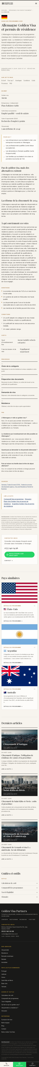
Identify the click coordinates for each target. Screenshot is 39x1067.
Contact (8, 560)
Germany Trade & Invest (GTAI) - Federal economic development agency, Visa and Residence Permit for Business (17, 487)
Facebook (23, 919)
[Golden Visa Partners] (7, 3)
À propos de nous (6, 1019)
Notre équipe (5, 1022)
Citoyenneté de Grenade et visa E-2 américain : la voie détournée (15, 848)
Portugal (3, 971)
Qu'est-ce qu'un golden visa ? (10, 1004)
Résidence (4, 953)
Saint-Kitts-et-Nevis (7, 980)
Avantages (18, 80)
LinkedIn (4, 919)
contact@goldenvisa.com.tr (9, 934)
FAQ (11, 83)
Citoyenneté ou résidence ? (9, 1007)
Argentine (12, 650)
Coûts (33, 80)
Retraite (3, 959)
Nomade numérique (7, 956)
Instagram (14, 919)
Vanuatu (3, 986)
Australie (11, 692)
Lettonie (3, 974)
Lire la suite (7, 769)
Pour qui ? (11, 80)
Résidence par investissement (20, 10)
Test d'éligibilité (6, 1001)
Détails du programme (13, 621)
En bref (3, 80)
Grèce (3, 977)
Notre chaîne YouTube (8, 1032)
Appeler (6, 1065)
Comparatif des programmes (14, 499)
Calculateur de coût (7, 995)
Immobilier (4, 962)
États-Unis (12, 609)
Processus (4, 83)
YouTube (32, 919)
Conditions (26, 80)
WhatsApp (19, 1065)
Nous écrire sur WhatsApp (16, 554)
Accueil (4, 10)
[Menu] (36, 3)
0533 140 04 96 (7, 931)
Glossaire (28, 499)
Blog (2, 1026)
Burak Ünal (5, 70)
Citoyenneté (5, 950)
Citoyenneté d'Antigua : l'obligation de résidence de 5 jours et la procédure (17, 756)
